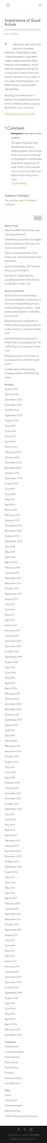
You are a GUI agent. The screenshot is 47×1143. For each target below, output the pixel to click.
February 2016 (12, 693)
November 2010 (13, 982)
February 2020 (13, 452)
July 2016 (10, 667)
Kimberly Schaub (14, 29)
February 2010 (12, 1029)
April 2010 (10, 1018)
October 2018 (12, 535)
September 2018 (13, 541)
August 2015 (11, 725)
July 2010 (10, 1003)
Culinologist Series (14, 1051)
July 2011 (9, 940)
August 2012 (11, 871)
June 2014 (10, 772)
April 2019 (10, 504)
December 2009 (13, 1034)
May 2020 (10, 436)
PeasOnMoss (11, 1067)
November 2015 (13, 709)
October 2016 (12, 651)
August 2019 (11, 483)
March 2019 (11, 509)
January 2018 (12, 572)
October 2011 (12, 924)
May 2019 (10, 499)
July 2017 (10, 604)
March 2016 (11, 688)
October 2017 (12, 588)
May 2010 (10, 1013)
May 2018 (10, 551)
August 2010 (11, 998)
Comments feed (13, 1105)
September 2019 (13, 478)
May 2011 (9, 950)
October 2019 (12, 473)
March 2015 (11, 740)
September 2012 (13, 866)
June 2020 (10, 431)
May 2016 (10, 677)
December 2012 (13, 851)
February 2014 (12, 782)
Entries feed (11, 1100)
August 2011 (11, 935)
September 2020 (14, 415)
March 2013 (11, 835)
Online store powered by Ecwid (21, 1116)
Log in (8, 1094)
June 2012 (10, 882)
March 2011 (11, 961)
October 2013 (12, 803)
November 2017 (13, 583)
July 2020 (10, 425)
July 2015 (10, 730)
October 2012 (12, 861)
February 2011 (12, 966)
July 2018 (10, 546)
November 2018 (13, 530)
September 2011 (13, 929)
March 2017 (11, 625)
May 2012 (10, 887)
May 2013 (10, 824)
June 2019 (10, 494)
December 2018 (13, 525)
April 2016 (10, 683)
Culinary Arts (11, 1046)
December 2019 (13, 462)
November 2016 (13, 646)
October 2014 (12, 756)
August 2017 (11, 599)
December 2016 (13, 640)
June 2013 (10, 819)
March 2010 (11, 1024)
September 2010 (13, 992)
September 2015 (13, 719)
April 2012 (10, 893)
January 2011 (12, 971)
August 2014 (11, 761)
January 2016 (12, 698)
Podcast (9, 1072)
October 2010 (12, 987)
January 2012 (12, 908)
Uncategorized (12, 1083)
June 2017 (10, 609)
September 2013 (13, 808)
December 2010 (13, 976)
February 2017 (12, 630)
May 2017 (10, 614)
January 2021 (12, 394)
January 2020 (12, 457)
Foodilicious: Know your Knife (20, 114)
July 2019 (10, 488)
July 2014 (10, 767)
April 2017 (10, 620)
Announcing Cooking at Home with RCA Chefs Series (22, 359)
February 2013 (12, 840)
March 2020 (11, 446)
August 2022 (11, 389)
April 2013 (10, 830)
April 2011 (10, 956)
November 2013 (13, 798)
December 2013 (13, 793)
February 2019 (12, 515)
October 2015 (12, 714)
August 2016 (11, 662)
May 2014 (10, 777)
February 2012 (12, 903)
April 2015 (10, 735)
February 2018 (12, 567)
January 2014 (12, 788)
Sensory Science (13, 1077)
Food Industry (12, 1057)
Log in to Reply (19, 183)
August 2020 (12, 420)
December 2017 (13, 578)
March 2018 (11, 562)
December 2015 (13, 703)
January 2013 (12, 845)
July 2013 (10, 814)
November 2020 (13, 404)
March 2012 (11, 898)
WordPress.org (12, 1110)
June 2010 (10, 1008)
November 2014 (13, 751)
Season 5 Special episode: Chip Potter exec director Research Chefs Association (23, 257)
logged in (23, 200)
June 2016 (10, 672)
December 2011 (13, 913)
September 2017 (13, 593)
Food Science (12, 1062)
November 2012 (13, 856)
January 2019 (12, 520)
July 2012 (10, 877)
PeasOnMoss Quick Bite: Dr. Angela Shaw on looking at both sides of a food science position (23, 243)
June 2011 (10, 945)
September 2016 (13, 656)
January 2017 (12, 635)
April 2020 (10, 441)
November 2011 (13, 919)
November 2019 (13, 467)
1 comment (13, 33)
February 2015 (12, 746)
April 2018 (10, 557)
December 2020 (13, 399)
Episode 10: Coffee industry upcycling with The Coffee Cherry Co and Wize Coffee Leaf (22, 279)
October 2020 (12, 410)
